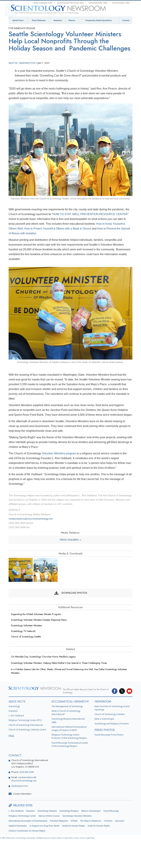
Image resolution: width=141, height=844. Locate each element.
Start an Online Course (49, 816)
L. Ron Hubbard (16, 715)
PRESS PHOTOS (105, 730)
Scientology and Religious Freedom (112, 723)
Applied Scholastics (18, 826)
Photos (72, 20)
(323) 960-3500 (26, 771)
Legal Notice (90, 838)
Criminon (108, 821)
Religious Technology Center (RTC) (25, 720)
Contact (125, 20)
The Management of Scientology (67, 706)
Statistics (58, 20)
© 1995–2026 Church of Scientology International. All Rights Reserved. (25, 838)
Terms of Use (80, 838)
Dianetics (13, 710)
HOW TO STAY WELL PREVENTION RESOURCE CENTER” (90, 214)
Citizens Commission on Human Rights (27, 831)
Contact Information (22, 794)
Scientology (14, 706)
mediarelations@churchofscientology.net (31, 518)
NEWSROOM (103, 702)
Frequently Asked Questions (99, 20)
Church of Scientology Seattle (26, 636)
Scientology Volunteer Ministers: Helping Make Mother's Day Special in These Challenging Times (59, 663)
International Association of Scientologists (28, 821)
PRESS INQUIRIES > (70, 540)
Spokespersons (19, 785)
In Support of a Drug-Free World (44, 826)
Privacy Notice (56, 838)
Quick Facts (18, 20)
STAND (74, 821)
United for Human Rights (73, 826)
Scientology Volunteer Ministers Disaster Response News (39, 620)
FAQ (11, 736)
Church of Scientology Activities (110, 714)
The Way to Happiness (90, 821)
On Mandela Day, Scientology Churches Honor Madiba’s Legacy (43, 656)
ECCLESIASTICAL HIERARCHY (70, 702)
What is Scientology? (91, 811)
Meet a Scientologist (104, 718)
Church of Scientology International (26, 725)
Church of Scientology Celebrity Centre (27, 729)
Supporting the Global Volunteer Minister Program (36, 614)
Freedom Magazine (59, 821)
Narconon (119, 821)
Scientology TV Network (23, 631)
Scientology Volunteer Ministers (26, 625)
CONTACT (15, 755)
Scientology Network (47, 811)
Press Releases (39, 20)
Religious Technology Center (22, 816)
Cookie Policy (68, 838)
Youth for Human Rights (99, 826)
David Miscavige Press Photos (109, 734)
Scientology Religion (69, 811)
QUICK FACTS (17, 702)
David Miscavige (111, 811)
